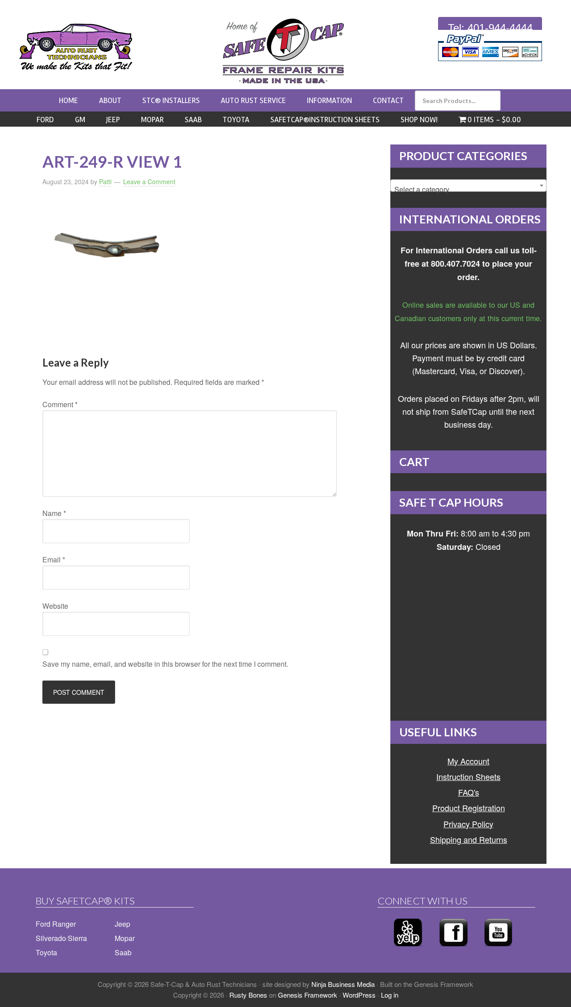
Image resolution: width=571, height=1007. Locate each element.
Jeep (122, 924)
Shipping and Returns (468, 839)
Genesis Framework (307, 994)
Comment (60, 404)
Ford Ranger (56, 924)
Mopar (125, 938)
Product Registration (468, 807)
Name (54, 513)
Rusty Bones (248, 994)
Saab (123, 952)
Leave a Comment (149, 181)
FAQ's (468, 792)
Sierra (77, 938)
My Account (468, 761)
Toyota (46, 952)
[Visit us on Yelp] (408, 949)
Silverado (51, 938)
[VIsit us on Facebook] (453, 949)
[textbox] (468, 189)
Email (53, 559)
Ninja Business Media (343, 984)
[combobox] (468, 185)
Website (55, 606)
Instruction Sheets (468, 776)
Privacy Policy (468, 824)
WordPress (359, 994)
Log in (389, 994)
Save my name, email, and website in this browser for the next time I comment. (165, 664)
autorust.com (75, 47)
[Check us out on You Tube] (498, 949)
